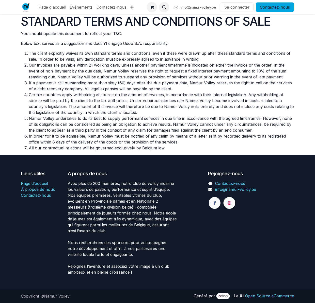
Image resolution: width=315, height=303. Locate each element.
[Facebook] (214, 203)
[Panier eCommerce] (152, 7)
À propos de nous (38, 189)
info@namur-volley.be (235, 189)
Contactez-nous (275, 7)
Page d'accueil (34, 183)
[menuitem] (52, 7)
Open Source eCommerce (269, 295)
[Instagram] (229, 203)
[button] (164, 7)
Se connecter (237, 7)
